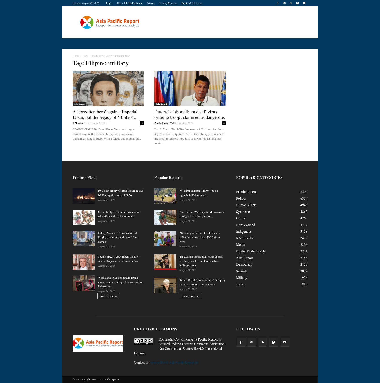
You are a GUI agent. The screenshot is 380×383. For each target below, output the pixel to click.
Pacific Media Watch (165, 123)
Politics (241, 198)
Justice (240, 284)
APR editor (79, 123)
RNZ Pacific (245, 238)
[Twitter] (297, 3)
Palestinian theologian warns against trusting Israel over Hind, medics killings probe (201, 260)
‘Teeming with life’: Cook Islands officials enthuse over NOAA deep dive (200, 237)
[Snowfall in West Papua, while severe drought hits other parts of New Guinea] (165, 217)
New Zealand (245, 224)
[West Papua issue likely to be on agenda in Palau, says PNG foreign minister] (165, 196)
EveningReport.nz (168, 3)
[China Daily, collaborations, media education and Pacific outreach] (84, 217)
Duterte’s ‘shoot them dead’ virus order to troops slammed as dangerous (189, 114)
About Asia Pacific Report (130, 3)
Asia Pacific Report (204, 339)
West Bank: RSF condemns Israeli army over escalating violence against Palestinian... (120, 282)
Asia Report (79, 104)
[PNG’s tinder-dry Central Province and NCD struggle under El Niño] (84, 196)
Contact (151, 3)
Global (241, 218)
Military (241, 277)
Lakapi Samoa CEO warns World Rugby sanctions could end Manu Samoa (118, 237)
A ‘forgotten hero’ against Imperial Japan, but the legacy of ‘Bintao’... (105, 114)
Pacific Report (246, 191)
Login (109, 3)
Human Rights (246, 205)
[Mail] (284, 3)
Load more (107, 296)
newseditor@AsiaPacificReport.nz (174, 362)
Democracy (244, 264)
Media (240, 244)
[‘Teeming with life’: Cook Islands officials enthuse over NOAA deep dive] (165, 238)
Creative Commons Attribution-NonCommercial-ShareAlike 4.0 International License (180, 348)
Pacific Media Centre (191, 3)
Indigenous (244, 231)
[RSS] (291, 3)
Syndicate (243, 211)
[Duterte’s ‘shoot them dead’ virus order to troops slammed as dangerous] (190, 88)
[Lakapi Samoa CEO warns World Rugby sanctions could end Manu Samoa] (84, 238)
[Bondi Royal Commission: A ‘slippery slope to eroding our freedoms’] (165, 285)
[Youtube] (304, 3)
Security (242, 271)
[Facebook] (277, 3)
